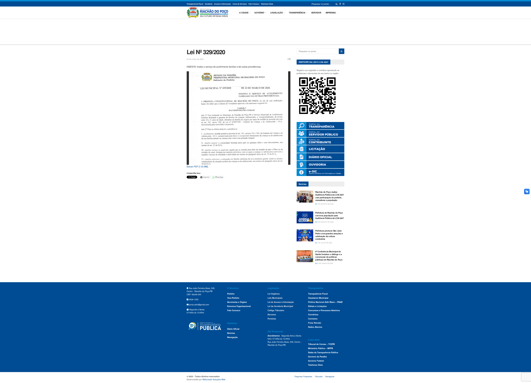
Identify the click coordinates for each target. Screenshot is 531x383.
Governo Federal (316, 360)
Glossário (319, 376)
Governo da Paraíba (317, 356)
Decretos (272, 314)
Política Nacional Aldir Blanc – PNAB (325, 302)
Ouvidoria (208, 4)
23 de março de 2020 (195, 59)
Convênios (313, 314)
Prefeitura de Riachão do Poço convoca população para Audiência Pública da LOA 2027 (329, 215)
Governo (259, 12)
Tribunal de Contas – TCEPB (321, 344)
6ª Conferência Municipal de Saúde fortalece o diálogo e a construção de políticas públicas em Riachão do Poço (328, 255)
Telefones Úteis (267, 4)
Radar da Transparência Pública (323, 352)
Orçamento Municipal (318, 297)
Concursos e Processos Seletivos (324, 310)
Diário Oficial (233, 328)
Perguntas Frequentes (303, 376)
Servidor (316, 12)
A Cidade (243, 12)
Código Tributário (276, 310)
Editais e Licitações (317, 306)
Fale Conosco (253, 4)
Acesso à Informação (222, 4)
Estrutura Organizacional (239, 306)
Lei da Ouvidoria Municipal (280, 306)
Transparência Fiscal (195, 4)
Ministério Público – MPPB (320, 348)
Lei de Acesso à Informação (281, 302)
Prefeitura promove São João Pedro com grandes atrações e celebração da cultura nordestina (329, 234)
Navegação (232, 337)
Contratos (312, 318)
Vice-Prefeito (233, 297)
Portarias (272, 318)
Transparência (297, 12)
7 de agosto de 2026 (325, 204)
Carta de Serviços (240, 4)
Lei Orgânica (274, 293)
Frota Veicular (314, 322)
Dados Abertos (315, 327)
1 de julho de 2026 (324, 242)
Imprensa (331, 12)
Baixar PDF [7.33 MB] (197, 166)
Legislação (276, 12)
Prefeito (231, 293)
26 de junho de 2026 (325, 263)
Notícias (231, 333)
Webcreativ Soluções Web (213, 379)
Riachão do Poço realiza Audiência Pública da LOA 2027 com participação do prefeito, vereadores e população (329, 196)
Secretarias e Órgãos (237, 302)
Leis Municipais (275, 297)
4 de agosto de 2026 (325, 222)
